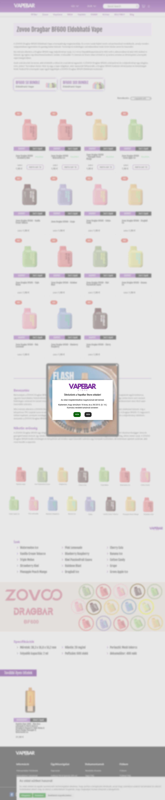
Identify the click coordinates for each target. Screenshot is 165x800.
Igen (77, 414)
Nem (88, 414)
